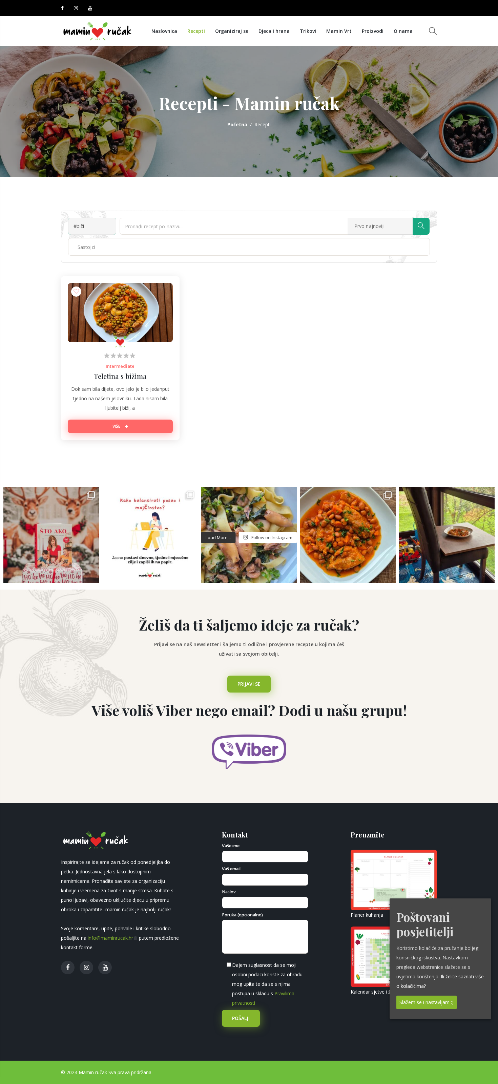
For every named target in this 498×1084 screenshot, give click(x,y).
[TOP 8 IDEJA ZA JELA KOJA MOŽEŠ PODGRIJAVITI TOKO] (348, 535)
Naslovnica (164, 31)
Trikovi (308, 31)
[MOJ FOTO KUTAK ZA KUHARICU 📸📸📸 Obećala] (447, 535)
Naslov (229, 892)
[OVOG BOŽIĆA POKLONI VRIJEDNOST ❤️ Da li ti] (51, 535)
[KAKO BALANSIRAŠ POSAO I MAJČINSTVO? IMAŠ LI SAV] (150, 535)
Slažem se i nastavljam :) (426, 1002)
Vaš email (231, 869)
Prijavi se (249, 684)
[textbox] (93, 247)
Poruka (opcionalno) (242, 915)
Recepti (196, 31)
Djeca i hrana (274, 31)
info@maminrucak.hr (110, 938)
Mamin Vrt (339, 31)
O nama (403, 31)
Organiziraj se (231, 31)
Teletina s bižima (120, 376)
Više (116, 426)
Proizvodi (372, 31)
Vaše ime (231, 846)
